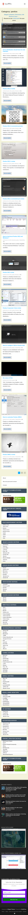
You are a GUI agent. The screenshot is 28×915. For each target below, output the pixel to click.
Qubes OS (5, 645)
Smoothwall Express (8, 754)
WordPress (23, 909)
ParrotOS (5, 643)
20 (20, 91)
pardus (16, 53)
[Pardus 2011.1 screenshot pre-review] (14, 187)
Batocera (5, 655)
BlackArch (5, 633)
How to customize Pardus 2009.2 (12, 417)
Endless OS (6, 569)
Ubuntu (5, 556)
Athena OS (5, 630)
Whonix (5, 648)
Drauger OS (5, 660)
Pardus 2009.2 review (9, 454)
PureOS (5, 574)
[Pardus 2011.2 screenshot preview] (14, 114)
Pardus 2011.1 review (9, 161)
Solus (4, 536)
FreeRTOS (5, 713)
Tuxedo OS (5, 554)
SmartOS (5, 732)
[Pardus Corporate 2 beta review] (14, 297)
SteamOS (5, 671)
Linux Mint (5, 547)
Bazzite (4, 656)
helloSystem (6, 701)
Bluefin (4, 599)
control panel (16, 18)
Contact (5, 485)
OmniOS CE (6, 726)
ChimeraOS (5, 658)
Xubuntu (5, 559)
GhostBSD (5, 699)
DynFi (4, 742)
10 (21, 456)
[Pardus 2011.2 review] (14, 77)
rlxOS (4, 534)
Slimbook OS (6, 552)
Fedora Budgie (6, 614)
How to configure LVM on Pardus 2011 (14, 345)
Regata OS (5, 668)
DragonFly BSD (6, 696)
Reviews (17, 91)
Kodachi (5, 642)
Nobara (4, 665)
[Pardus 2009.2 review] (14, 443)
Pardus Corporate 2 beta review (12, 308)
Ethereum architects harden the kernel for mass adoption (16, 802)
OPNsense (5, 751)
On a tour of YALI (8, 378)
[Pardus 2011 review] (14, 263)
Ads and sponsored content (10, 481)
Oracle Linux (6, 727)
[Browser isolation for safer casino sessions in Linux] (3, 808)
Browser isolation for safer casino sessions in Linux (14, 808)
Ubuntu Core (6, 716)
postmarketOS (6, 685)
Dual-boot (14, 240)
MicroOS (5, 622)
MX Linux (5, 571)
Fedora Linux (6, 529)
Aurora (4, 597)
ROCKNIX (5, 670)
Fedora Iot (5, 711)
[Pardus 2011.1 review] (14, 151)
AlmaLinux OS (6, 723)
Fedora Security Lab (8, 637)
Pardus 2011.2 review (9, 88)
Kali (4, 640)
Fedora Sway (6, 618)
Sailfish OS (5, 686)
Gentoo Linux (6, 531)
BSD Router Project (7, 741)
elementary (5, 544)
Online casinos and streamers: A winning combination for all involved (16, 814)
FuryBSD (5, 698)
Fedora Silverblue (7, 617)
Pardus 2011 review (8, 272)
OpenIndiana (6, 704)
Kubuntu (5, 546)
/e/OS (4, 680)
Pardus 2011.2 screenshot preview (13, 126)
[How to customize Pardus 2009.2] (14, 405)
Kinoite (4, 600)
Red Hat (5, 729)
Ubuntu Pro (5, 734)
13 (19, 53)
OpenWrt (5, 749)
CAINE (4, 635)
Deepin (4, 567)
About (4, 478)
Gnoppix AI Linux (7, 638)
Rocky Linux (6, 731)
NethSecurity (6, 747)
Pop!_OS (5, 551)
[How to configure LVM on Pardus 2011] (14, 334)
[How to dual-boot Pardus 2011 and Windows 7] (14, 224)
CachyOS (5, 584)
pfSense (5, 752)
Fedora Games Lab (7, 661)
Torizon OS (5, 714)
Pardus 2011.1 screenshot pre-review (13, 198)
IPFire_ (4, 746)
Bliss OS (5, 678)
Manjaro (5, 589)
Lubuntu (5, 549)
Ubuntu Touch (6, 688)
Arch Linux (5, 526)
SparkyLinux (6, 576)
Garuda (4, 587)
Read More (7, 63)
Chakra (13, 53)
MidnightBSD (6, 703)
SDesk (4, 590)
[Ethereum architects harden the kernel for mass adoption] (3, 802)
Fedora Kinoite (6, 615)
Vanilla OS (5, 577)
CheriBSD (5, 695)
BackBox (5, 632)
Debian (4, 528)
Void (4, 538)
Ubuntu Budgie (6, 557)
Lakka (4, 663)
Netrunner (5, 572)
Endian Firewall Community (9, 744)
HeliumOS (5, 620)
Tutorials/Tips (22, 240)
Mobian (5, 683)
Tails (4, 647)
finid (5, 53)
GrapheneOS (6, 681)
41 (19, 274)
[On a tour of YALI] (14, 369)
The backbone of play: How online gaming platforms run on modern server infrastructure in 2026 (16, 788)
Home (3, 911)
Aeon (4, 607)
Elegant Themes (11, 909)
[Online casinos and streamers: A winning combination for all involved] (3, 815)
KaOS (4, 533)
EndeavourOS (6, 586)
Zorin (4, 561)
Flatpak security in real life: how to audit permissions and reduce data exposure (16, 795)
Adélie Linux (6, 524)
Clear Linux (5, 724)
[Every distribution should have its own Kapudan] (14, 35)
